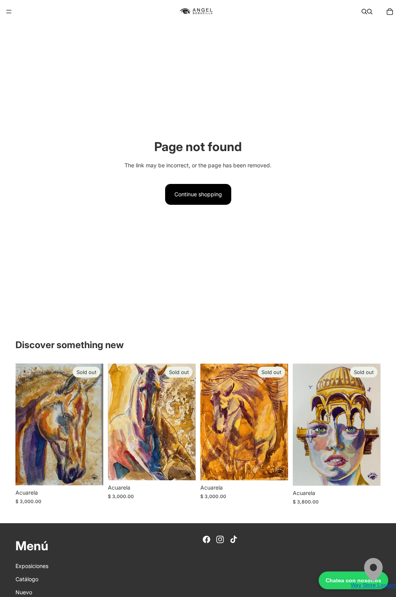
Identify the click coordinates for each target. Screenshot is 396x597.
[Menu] (9, 11)
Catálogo (26, 579)
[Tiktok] (233, 539)
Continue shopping (198, 194)
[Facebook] (206, 539)
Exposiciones (31, 566)
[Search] (364, 11)
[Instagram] (220, 539)
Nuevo (23, 592)
